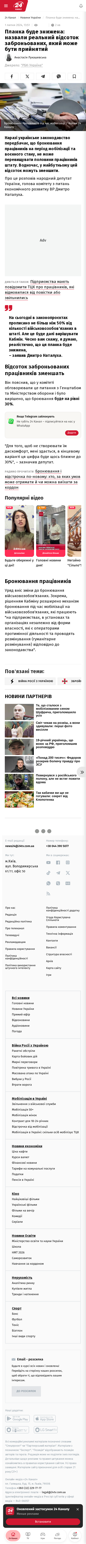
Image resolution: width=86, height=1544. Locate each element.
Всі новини (20, 998)
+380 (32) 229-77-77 (29, 1487)
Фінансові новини (24, 1163)
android (17, 1418)
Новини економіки (27, 1146)
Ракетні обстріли (23, 1050)
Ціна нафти (20, 1151)
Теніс (15, 1325)
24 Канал (11, 17)
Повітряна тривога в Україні (31, 1067)
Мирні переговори (24, 1062)
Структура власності (59, 954)
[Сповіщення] (81, 5)
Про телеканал (14, 928)
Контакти (52, 940)
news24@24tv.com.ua (19, 846)
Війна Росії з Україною (30, 1045)
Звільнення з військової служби (34, 1104)
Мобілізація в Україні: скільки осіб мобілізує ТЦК (45, 1132)
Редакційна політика (18, 921)
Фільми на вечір (23, 1210)
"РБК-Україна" (32, 65)
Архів (49, 961)
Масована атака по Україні (30, 1073)
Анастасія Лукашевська (30, 57)
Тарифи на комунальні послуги (33, 1168)
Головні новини (23, 1003)
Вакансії (51, 947)
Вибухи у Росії (21, 1079)
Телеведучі (12, 935)
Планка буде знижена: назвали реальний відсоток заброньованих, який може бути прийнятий (63, 17)
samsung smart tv (46, 1429)
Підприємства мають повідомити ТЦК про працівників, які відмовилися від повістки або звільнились (39, 289)
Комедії (17, 1216)
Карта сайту (53, 968)
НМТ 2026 (18, 1252)
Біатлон (17, 1330)
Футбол (17, 1319)
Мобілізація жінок (24, 1115)
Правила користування (20, 949)
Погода (17, 1031)
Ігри (48, 975)
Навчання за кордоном (28, 1263)
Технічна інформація (59, 934)
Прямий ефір (21, 1014)
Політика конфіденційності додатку (63, 909)
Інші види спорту (23, 1336)
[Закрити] (78, 1509)
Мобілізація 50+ (22, 1109)
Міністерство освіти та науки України (37, 1241)
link (48, 862)
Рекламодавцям (15, 942)
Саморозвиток (22, 1258)
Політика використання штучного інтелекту (20, 967)
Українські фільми (24, 1204)
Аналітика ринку (23, 1283)
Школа (16, 1246)
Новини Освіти (23, 1236)
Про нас (10, 908)
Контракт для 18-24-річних (30, 1121)
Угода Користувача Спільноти (58, 919)
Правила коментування (61, 927)
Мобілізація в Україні (29, 1099)
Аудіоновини (20, 1025)
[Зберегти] (74, 76)
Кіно (15, 1194)
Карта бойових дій (24, 1056)
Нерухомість (22, 1278)
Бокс (15, 1313)
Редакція (10, 914)
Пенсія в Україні (23, 1180)
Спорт (17, 1308)
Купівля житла (22, 1288)
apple (46, 1418)
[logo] (18, 6)
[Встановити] (43, 1516)
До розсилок (26, 1391)
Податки (17, 1174)
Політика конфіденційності (16, 957)
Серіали (17, 1222)
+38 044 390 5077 (57, 846)
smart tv (17, 1429)
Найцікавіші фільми (25, 1199)
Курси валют (20, 1157)
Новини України (31, 17)
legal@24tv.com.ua (54, 1492)
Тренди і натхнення (25, 1294)
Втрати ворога (22, 1084)
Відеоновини (21, 1020)
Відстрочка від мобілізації (30, 1126)
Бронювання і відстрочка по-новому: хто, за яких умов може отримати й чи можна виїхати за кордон (42, 479)
